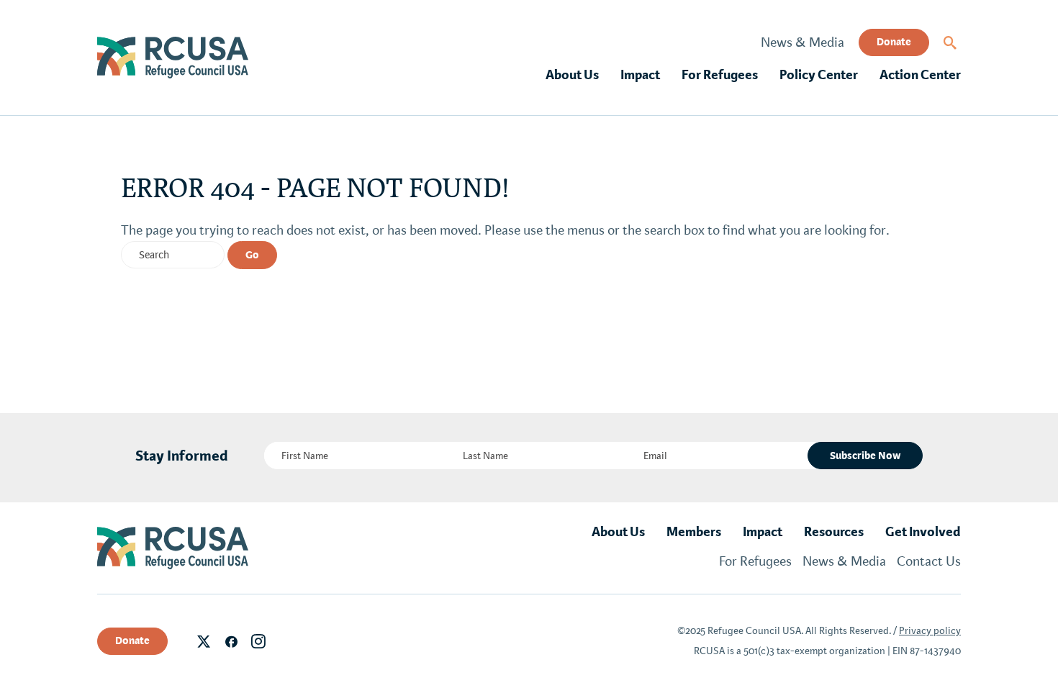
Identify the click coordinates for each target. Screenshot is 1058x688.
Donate (894, 41)
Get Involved (923, 532)
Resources (834, 532)
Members (693, 532)
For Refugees (720, 75)
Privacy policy (930, 631)
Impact (640, 75)
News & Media (802, 42)
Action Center (920, 75)
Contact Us (929, 561)
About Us (572, 75)
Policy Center (818, 75)
